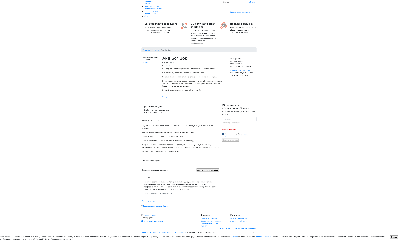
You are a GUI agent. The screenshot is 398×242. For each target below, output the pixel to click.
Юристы (155, 50)
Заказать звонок (237, 12)
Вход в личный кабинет (239, 221)
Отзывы (148, 4)
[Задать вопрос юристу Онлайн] (155, 206)
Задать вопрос (250, 12)
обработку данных (263, 237)
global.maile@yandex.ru (241, 70)
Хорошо (394, 237)
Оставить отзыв (148, 201)
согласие (234, 237)
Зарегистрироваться (238, 218)
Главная (146, 50)
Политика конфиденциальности (154, 232)
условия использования (240, 136)
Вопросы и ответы (151, 11)
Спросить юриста (230, 140)
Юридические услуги (209, 223)
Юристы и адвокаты (152, 6)
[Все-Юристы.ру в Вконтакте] (256, 232)
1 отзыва (145, 62)
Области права (150, 14)
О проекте (149, 1)
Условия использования (177, 232)
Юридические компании (154, 9)
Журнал (147, 16)
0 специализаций (168, 97)
